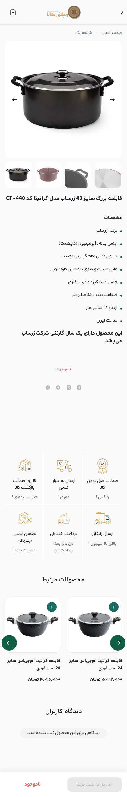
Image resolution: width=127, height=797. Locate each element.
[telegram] (58, 388)
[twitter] (69, 388)
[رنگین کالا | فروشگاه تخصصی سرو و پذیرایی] (64, 12)
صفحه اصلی (111, 33)
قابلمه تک (83, 33)
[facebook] (79, 388)
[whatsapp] (48, 388)
